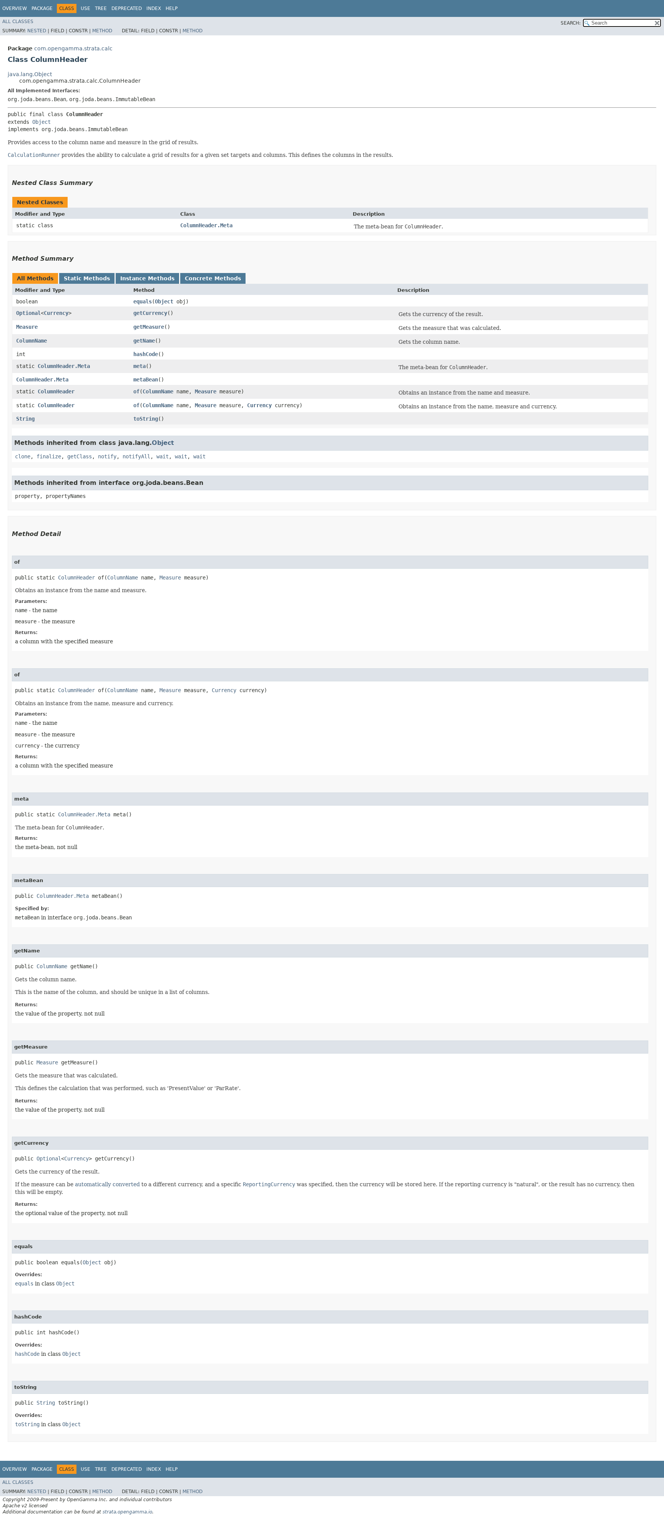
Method (102, 30)
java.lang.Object (30, 74)
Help (172, 8)
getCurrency (150, 313)
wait (162, 456)
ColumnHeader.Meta (206, 225)
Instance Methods (147, 278)
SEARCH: (571, 23)
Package (42, 8)
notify (107, 456)
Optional (28, 313)
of (136, 391)
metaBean (145, 379)
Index (153, 8)
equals (142, 301)
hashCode (145, 354)
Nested (36, 30)
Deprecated (126, 8)
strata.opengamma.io (127, 1512)
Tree (101, 8)
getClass (79, 456)
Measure (27, 327)
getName (144, 341)
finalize (49, 456)
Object (41, 122)
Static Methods (87, 278)
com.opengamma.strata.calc (73, 48)
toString (145, 419)
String (25, 419)
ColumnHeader (56, 391)
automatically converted (107, 1184)
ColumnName (31, 341)
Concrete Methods (213, 278)
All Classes (17, 21)
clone (22, 456)
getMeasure (148, 327)
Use (85, 8)
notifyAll (136, 456)
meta (139, 366)
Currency (56, 313)
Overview (14, 8)
